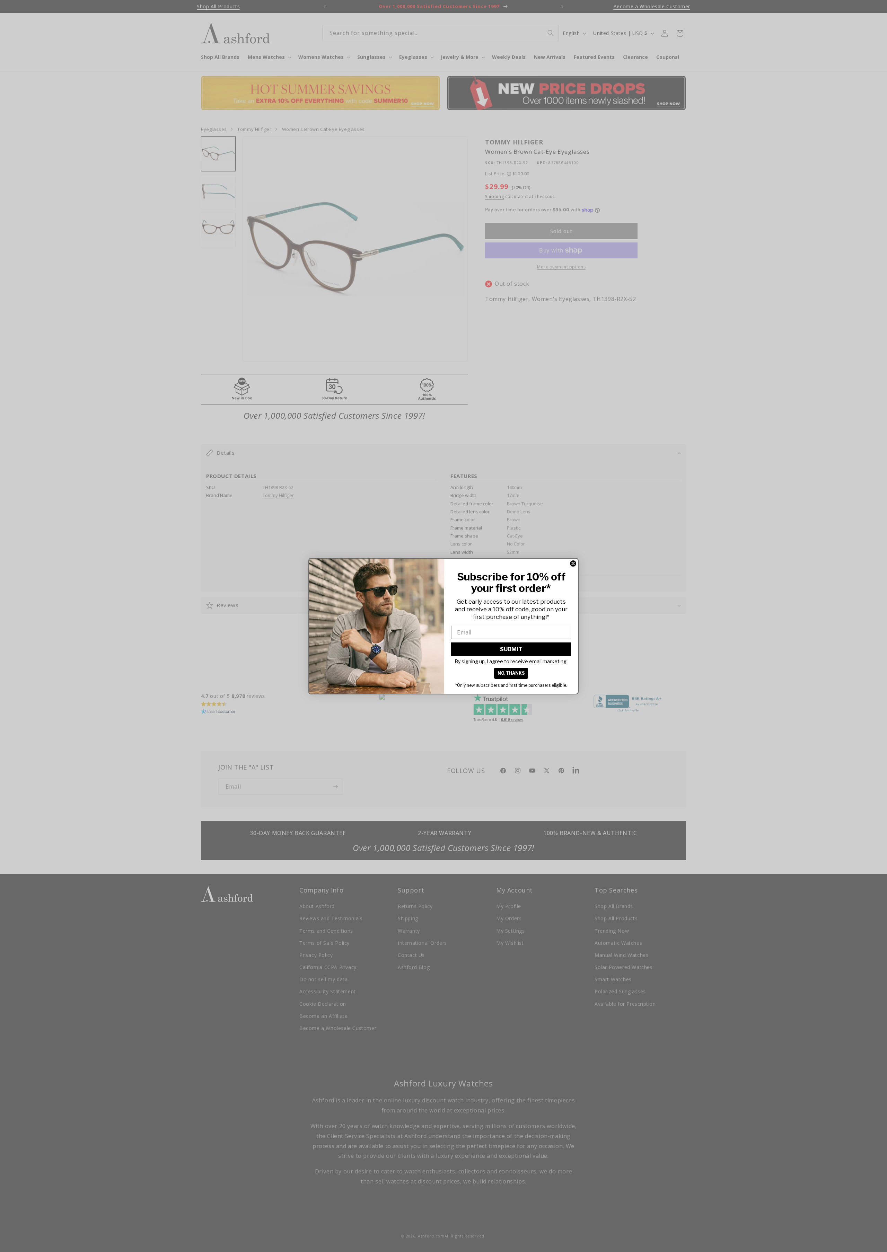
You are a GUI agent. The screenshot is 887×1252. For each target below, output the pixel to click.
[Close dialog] (573, 563)
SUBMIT (511, 649)
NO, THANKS (511, 673)
